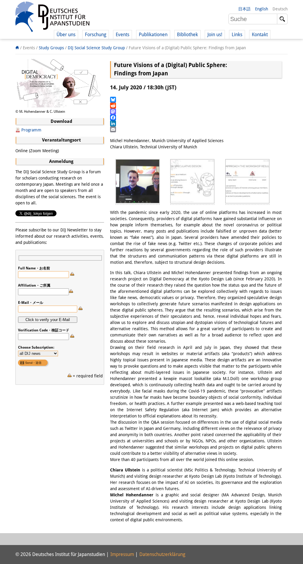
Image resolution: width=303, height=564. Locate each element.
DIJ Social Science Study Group (96, 47)
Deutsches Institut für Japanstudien (52, 17)
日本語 (244, 9)
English (261, 9)
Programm (31, 130)
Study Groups (51, 47)
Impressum (122, 554)
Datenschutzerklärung (162, 554)
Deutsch (280, 9)
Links (237, 34)
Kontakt (260, 34)
